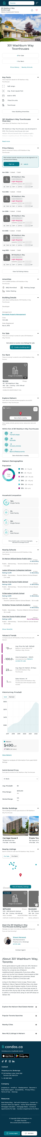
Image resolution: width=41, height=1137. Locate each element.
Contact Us (33, 1102)
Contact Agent (20, 950)
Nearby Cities (7, 1025)
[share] (32, 10)
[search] (21, 3)
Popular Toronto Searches (12, 1016)
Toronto (16, 12)
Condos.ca (5, 1051)
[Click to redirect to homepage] (4, 3)
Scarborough (10, 12)
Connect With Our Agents (10, 1104)
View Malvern (7, 755)
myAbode (15, 1051)
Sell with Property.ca (21, 1102)
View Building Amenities (20, 111)
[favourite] (37, 10)
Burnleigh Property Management (14, 314)
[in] (10, 1061)
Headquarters (23, 1087)
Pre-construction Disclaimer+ (20, 1122)
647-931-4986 (16, 944)
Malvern (3, 12)
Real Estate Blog (7, 1102)
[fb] (6, 1061)
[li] (13, 1061)
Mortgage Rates (22, 1107)
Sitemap (15, 1092)
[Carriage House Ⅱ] (26, 818)
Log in (26, 164)
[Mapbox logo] (7, 888)
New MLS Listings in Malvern (13, 1033)
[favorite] (25, 365)
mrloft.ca (14, 1087)
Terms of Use (5, 1092)
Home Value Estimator (28, 1104)
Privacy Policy (30, 1090)
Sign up (11, 164)
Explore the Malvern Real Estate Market (17, 1007)
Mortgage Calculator (8, 1107)
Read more (6, 141)
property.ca (5, 1087)
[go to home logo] (12, 1046)
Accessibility (19, 1090)
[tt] (3, 1061)
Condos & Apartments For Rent (28, 1109)
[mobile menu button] (38, 3)
